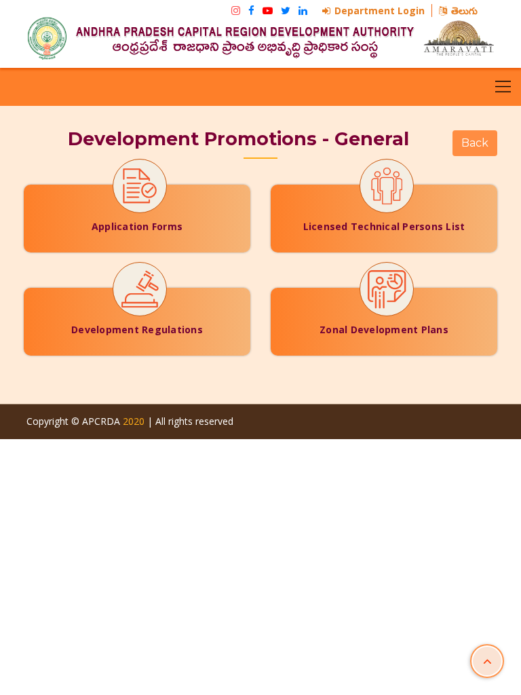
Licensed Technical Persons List (384, 226)
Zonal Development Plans (384, 329)
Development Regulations (137, 329)
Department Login (379, 10)
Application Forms (137, 226)
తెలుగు (464, 10)
